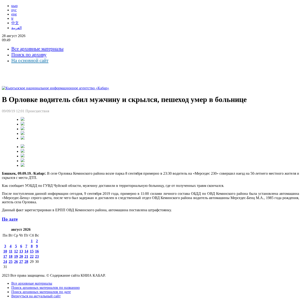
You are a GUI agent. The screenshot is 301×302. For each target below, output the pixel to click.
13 (21, 251)
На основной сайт (29, 60)
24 (5, 262)
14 (26, 251)
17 (5, 256)
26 (16, 262)
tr (12, 18)
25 (10, 262)
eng (14, 14)
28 (26, 262)
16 (37, 251)
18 (10, 256)
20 (21, 256)
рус (14, 10)
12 (16, 251)
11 (10, 251)
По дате (10, 219)
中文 (15, 23)
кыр (14, 6)
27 (21, 262)
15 (32, 251)
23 (37, 256)
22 (32, 256)
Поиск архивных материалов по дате (41, 292)
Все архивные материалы (37, 49)
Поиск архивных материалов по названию (45, 288)
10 (5, 251)
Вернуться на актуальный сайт (36, 296)
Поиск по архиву (29, 54)
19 (16, 256)
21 (26, 256)
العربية (16, 28)
